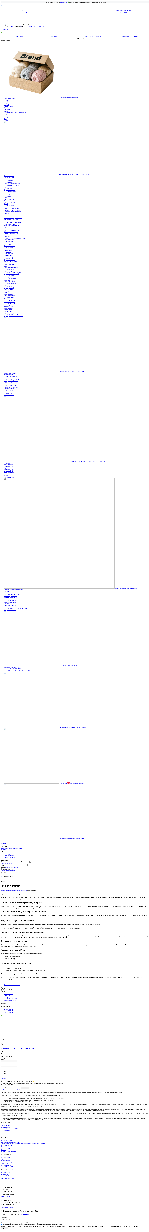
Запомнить (5, 880)
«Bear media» (24, 1214)
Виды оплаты (5, 1159)
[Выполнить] (30, 862)
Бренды (3, 26)
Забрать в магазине (6, 1131)
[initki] (3, 32)
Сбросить (3, 1078)
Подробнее (63, 2)
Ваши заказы (4, 1163)
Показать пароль (7, 869)
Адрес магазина (5, 1148)
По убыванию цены (10, 1000)
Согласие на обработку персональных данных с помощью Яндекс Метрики (23, 1143)
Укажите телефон (6, 1219)
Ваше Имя (4, 1217)
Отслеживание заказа (7, 862)
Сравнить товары (9, 855)
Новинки (32, 26)
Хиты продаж (5, 1174)
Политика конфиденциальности (10, 1142)
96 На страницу (8, 1012)
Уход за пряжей (5, 1130)
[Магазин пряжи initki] (7, 1178)
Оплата (12, 26)
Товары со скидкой (6, 1175)
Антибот (3, 872)
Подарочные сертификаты (8, 1151)
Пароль (3, 867)
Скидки (41, 26)
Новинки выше (8, 994)
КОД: (2, 1051)
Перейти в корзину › (7, 848)
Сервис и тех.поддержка (8, 1207)
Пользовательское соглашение (9, 1146)
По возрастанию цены (10, 998)
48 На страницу (8, 1010)
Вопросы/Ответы (6, 1125)
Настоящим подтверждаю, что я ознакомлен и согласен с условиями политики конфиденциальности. (32, 1224)
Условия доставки (6, 1157)
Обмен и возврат (6, 1160)
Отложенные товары (10, 857)
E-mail (2, 865)
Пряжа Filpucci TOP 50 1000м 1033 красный (17, 1048)
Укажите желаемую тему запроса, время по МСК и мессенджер (19, 1223)
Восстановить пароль (11, 867)
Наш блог (3, 1150)
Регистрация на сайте (7, 1166)
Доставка (21, 26)
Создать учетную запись (8, 870)
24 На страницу (8, 1009)
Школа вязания (5, 1127)
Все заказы (7, 854)
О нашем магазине (6, 1140)
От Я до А (7, 997)
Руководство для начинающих (9, 1128)
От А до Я (7, 995)
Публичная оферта (6, 1145)
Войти (2, 863)
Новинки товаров (6, 1172)
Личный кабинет (6, 1165)
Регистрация (8, 863)
